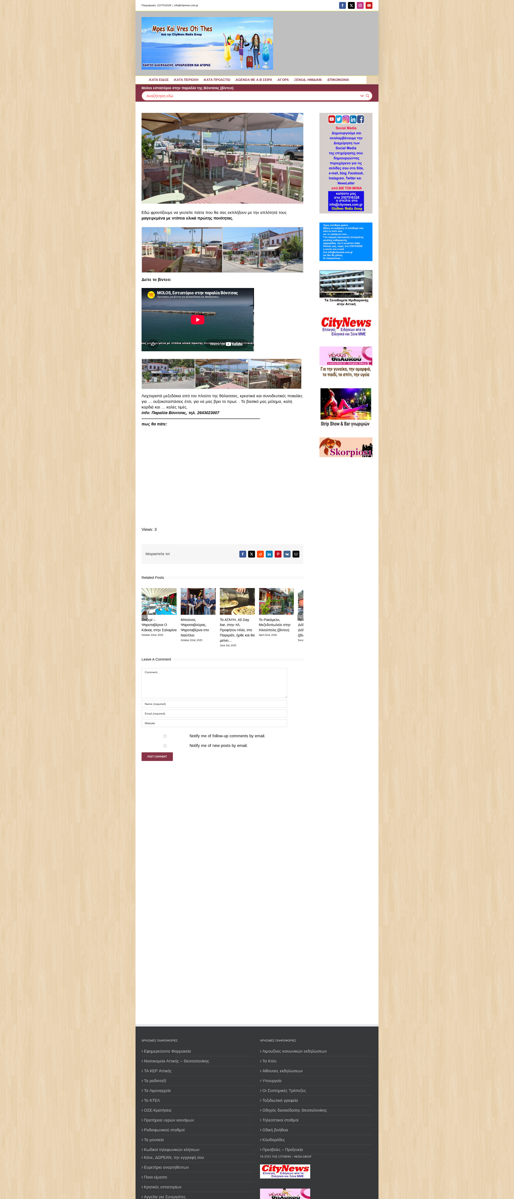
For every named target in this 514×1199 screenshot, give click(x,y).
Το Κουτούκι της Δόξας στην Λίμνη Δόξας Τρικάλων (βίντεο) (284, 627)
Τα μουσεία (154, 1140)
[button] (145, 616)
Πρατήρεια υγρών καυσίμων (169, 1120)
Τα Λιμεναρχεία (157, 1090)
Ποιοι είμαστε (155, 1177)
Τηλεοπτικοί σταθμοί (280, 1120)
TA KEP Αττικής (158, 1071)
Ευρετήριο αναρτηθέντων (166, 1167)
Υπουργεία (271, 1080)
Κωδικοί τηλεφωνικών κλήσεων (171, 1149)
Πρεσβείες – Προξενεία (282, 1149)
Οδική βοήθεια (275, 1130)
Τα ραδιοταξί (155, 1080)
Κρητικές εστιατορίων (163, 1187)
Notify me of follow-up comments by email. (227, 732)
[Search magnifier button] (367, 96)
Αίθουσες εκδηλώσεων (282, 1071)
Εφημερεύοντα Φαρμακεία (167, 1051)
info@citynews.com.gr (186, 5)
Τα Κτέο (269, 1061)
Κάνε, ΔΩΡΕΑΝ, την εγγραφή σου (174, 1157)
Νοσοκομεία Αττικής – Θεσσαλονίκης (176, 1061)
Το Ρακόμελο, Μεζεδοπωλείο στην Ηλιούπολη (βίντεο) (240, 627)
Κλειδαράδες (273, 1140)
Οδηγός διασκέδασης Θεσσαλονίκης (294, 1110)
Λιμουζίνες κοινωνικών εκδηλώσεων (294, 1051)
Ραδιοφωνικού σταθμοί (164, 1130)
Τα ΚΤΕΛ (152, 1100)
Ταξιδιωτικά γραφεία (280, 1100)
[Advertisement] (344, 599)
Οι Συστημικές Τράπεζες (284, 1090)
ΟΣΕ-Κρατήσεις (158, 1110)
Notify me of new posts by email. (219, 742)
